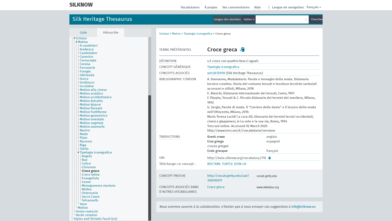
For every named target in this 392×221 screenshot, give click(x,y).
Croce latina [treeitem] (91, 174)
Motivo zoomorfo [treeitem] (92, 126)
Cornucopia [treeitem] (88, 60)
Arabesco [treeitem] (87, 49)
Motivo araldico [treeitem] (91, 93)
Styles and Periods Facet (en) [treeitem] (95, 218)
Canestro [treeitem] (86, 56)
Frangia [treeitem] (85, 71)
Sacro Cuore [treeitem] (91, 196)
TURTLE (227, 164)
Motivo (176, 33)
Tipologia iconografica (198, 33)
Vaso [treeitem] (83, 204)
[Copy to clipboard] (242, 49)
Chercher (317, 19)
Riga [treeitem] (83, 145)
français (312, 7)
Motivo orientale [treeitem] (92, 119)
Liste (83, 32)
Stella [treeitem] (84, 148)
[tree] (110, 129)
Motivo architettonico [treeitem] (95, 97)
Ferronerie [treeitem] (87, 67)
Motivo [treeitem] (83, 42)
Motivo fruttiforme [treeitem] (93, 112)
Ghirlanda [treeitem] (87, 75)
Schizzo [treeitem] (81, 38)
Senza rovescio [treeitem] (87, 211)
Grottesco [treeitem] (87, 82)
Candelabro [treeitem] (88, 53)
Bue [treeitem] (85, 159)
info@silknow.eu (303, 206)
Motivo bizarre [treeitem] (90, 104)
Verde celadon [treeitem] (86, 215)
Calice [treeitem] (86, 163)
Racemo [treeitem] (86, 141)
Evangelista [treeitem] (90, 178)
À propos (211, 7)
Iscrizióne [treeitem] (87, 86)
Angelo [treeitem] (87, 156)
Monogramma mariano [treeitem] (98, 185)
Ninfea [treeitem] (86, 189)
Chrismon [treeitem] (89, 167)
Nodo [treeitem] (84, 134)
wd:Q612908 (216, 73)
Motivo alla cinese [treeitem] (93, 89)
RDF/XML (214, 164)
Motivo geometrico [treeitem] (93, 115)
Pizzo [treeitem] (83, 137)
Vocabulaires (190, 7)
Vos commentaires (236, 7)
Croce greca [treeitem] (90, 171)
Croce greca (216, 187)
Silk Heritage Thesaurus (102, 19)
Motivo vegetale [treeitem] (92, 123)
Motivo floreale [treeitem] (91, 108)
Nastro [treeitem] (85, 130)
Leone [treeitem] (86, 182)
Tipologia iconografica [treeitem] (96, 152)
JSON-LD (240, 164)
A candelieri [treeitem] (88, 45)
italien (248, 19)
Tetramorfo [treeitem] (90, 200)
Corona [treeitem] (85, 64)
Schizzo (164, 33)
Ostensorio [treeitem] (90, 193)
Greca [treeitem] (84, 78)
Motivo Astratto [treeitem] (91, 101)
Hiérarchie (110, 32)
